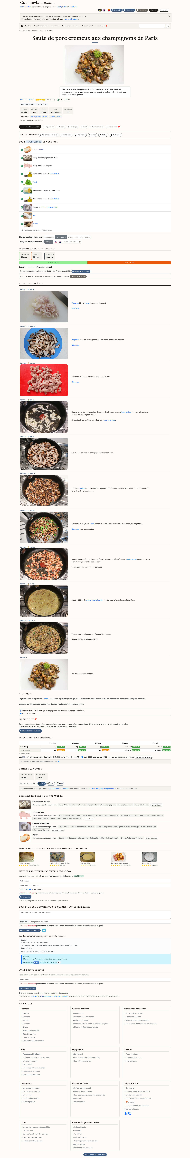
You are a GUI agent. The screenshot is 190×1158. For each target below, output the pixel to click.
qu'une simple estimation (58, 789)
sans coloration (109, 420)
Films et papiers (29, 1102)
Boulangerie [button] (66, 26)
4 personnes (61, 237)
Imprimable (81, 135)
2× (32, 100)
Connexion (164, 10)
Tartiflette (78, 1134)
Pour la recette (25, 753)
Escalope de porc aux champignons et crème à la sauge (142, 815)
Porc (51, 30)
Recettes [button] (28, 26)
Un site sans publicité (134, 1095)
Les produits (27, 1064)
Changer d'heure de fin (78, 276)
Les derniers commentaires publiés (36, 1127)
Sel (34, 215)
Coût (85, 127)
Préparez (75, 303)
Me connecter (79, 1102)
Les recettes (33, 30)
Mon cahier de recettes (83, 1091)
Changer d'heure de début (81, 271)
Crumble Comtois (79, 805)
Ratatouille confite (97, 838)
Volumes (73, 242)
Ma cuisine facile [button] (88, 26)
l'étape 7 (46, 699)
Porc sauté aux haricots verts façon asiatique (75, 815)
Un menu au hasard (133, 1017)
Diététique (74, 127)
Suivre (93, 135)
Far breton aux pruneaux (83, 1148)
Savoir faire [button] (55, 26)
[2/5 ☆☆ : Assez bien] (39, 104)
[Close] (169, 16)
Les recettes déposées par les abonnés (141, 1024)
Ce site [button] (76, 26)
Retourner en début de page (95, 1155)
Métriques (48, 242)
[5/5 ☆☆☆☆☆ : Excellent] (46, 104)
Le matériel (78, 1054)
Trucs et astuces (29, 1037)
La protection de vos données (137, 1106)
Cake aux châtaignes (41, 830)
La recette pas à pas (31, 127)
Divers (25, 1027)
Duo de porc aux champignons (106, 815)
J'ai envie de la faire (49, 135)
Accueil (22, 30)
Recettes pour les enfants (84, 1017)
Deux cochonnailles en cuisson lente (47, 819)
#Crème (52, 117)
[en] (60, 242)
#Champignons (36, 117)
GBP (61, 783)
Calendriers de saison (31, 1071)
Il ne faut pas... (131, 1061)
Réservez (75, 308)
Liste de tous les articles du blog (35, 1134)
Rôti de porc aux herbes (72, 819)
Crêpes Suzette (80, 1127)
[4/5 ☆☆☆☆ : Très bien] (43, 104)
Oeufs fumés (63, 827)
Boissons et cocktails (31, 1030)
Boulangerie (79, 1013)
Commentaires (97, 127)
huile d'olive (54, 174)
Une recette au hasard (134, 1013)
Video (104, 135)
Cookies (77, 1130)
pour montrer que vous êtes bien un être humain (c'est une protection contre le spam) (62, 893)
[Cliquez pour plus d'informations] (58, 762)
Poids (66, 242)
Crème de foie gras (148, 827)
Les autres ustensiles (82, 1061)
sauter (82, 488)
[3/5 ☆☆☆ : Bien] (41, 104)
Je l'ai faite (66, 135)
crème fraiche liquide (49, 207)
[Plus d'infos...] (80, 242)
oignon (40, 149)
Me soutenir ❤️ (102, 26)
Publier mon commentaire (29, 930)
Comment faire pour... (134, 1057)
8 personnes (72, 237)
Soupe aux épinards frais (78, 838)
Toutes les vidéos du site (32, 1141)
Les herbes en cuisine (31, 1091)
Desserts (26, 1024)
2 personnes (49, 237)
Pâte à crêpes (79, 1144)
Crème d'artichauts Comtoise (132, 838)
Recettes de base (29, 1034)
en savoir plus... (71, 19)
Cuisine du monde (81, 1020)
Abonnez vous (142, 10)
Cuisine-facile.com (37, 2)
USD (52, 783)
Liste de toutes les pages (32, 1137)
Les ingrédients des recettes (34, 1068)
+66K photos (62, 7)
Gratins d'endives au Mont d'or (82, 827)
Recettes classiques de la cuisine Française (91, 1024)
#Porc (45, 117)
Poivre (35, 224)
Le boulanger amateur (31, 1098)
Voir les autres (156, 805)
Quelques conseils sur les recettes (36, 1057)
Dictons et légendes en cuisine (86, 1027)
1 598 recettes (25, 7)
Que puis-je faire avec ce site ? (138, 1091)
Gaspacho (62, 838)
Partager (154, 10)
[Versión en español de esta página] (109, 10)
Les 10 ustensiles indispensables (87, 1057)
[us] (55, 242)
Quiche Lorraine (80, 1137)
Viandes (43, 30)
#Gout (59, 117)
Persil (35, 182)
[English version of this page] (104, 10)
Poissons (26, 1017)
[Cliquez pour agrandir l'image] (95, 65)
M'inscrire (78, 1098)
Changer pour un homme (144, 757)
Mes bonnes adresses (31, 1075)
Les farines (27, 1095)
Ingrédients (50, 127)
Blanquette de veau (125, 805)
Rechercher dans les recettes (137, 1020)
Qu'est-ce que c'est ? (82, 1088)
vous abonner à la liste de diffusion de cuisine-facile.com (49, 996)
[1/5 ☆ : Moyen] (36, 104)
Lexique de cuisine (30, 1061)
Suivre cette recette (27, 988)
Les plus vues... (29, 1130)
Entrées (26, 1013)
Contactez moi (129, 10)
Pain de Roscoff (112, 838)
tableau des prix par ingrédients (102, 789)
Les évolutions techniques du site (139, 1098)
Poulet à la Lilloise (141, 805)
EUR (43, 783)
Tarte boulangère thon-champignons (101, 805)
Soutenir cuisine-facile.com (30, 731)
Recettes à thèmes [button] (41, 26)
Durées (62, 127)
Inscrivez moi (25, 897)
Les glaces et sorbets (31, 1088)
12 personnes (85, 237)
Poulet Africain (64, 805)
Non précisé (38, 889)
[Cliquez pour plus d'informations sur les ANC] (82, 757)
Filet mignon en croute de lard (85, 1141)
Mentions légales (132, 1109)
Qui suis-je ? (117, 10)
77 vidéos (73, 7)
